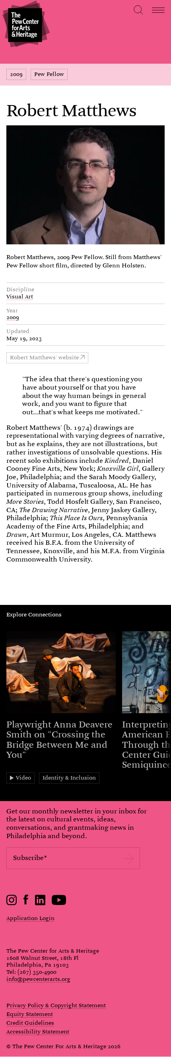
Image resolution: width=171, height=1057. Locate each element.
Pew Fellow (49, 74)
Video (23, 778)
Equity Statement (29, 1014)
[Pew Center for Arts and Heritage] (25, 25)
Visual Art (19, 296)
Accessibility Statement (37, 1032)
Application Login (30, 918)
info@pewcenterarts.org (38, 979)
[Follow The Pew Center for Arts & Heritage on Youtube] (59, 903)
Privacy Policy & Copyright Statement (56, 1005)
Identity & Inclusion (69, 778)
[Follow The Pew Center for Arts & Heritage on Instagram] (11, 903)
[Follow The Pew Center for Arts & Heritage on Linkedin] (40, 903)
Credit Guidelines (30, 1023)
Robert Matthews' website (44, 357)
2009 (16, 74)
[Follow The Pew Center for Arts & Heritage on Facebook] (26, 903)
